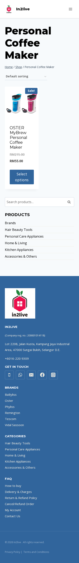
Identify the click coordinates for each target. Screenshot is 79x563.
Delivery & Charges (18, 492)
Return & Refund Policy (21, 498)
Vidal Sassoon (14, 425)
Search (70, 201)
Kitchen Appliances (19, 249)
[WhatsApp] (20, 375)
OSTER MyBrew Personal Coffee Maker (18, 137)
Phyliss (10, 407)
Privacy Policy (12, 552)
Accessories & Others (21, 256)
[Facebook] (42, 375)
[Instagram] (53, 375)
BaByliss (11, 394)
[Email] (31, 375)
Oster (9, 401)
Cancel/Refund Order (19, 504)
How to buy (13, 486)
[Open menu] (70, 9)
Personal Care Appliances (24, 236)
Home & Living (16, 243)
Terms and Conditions (36, 552)
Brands (10, 223)
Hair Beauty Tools (18, 229)
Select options (22, 177)
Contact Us (12, 516)
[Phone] (9, 375)
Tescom (10, 419)
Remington (12, 413)
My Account (13, 510)
